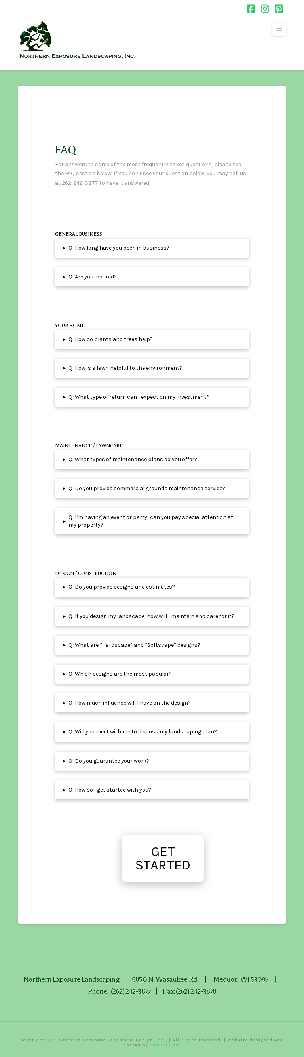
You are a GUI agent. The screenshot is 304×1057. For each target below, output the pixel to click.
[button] (279, 29)
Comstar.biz (165, 1045)
